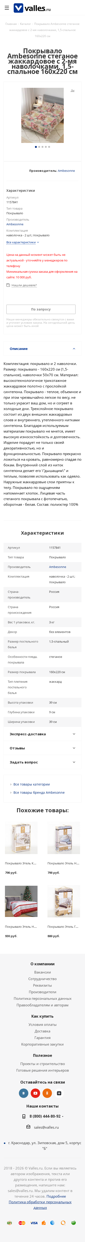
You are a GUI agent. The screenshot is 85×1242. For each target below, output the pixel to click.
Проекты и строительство (42, 1063)
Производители (42, 991)
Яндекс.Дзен (59, 1093)
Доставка (42, 1031)
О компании (42, 963)
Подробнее (56, 1196)
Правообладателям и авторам (42, 1005)
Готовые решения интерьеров (42, 1070)
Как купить (42, 1016)
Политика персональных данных (43, 998)
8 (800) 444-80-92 (45, 1116)
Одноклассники (47, 1093)
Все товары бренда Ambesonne (39, 792)
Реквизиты (42, 985)
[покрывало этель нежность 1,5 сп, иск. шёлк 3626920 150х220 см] (63, 838)
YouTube (35, 1093)
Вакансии (42, 972)
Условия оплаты (43, 1024)
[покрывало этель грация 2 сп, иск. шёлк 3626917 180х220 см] (63, 901)
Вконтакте (23, 1093)
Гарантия (42, 1037)
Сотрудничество (42, 978)
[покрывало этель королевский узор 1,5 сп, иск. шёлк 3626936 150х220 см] (21, 838)
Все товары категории (31, 784)
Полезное (42, 1055)
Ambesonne (66, 171)
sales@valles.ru (46, 1127)
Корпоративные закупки (42, 1044)
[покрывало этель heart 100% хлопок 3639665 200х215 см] (21, 901)
